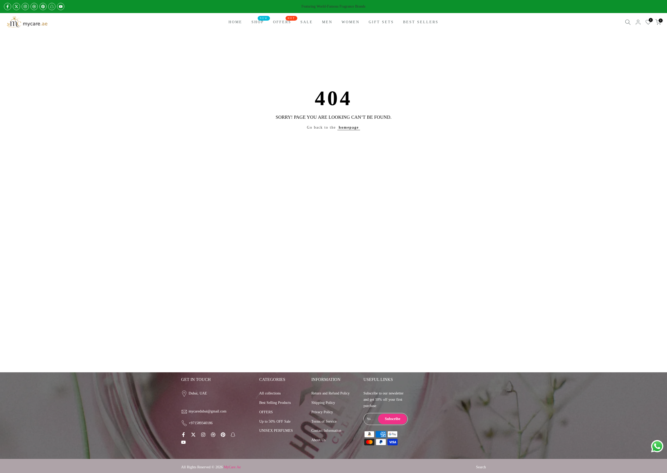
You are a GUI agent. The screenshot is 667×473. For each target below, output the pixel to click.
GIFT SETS (381, 22)
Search (481, 467)
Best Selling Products (275, 403)
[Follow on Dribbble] (34, 6)
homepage (349, 127)
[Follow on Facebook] (7, 6)
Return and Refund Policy (330, 393)
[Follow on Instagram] (25, 6)
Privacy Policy (322, 412)
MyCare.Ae (232, 467)
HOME (235, 22)
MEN (327, 22)
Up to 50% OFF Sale (275, 421)
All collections (270, 393)
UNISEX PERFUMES (276, 431)
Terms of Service (324, 421)
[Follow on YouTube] (60, 6)
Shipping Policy (323, 403)
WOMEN (351, 22)
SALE (306, 22)
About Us (318, 440)
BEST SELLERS (421, 22)
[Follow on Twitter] (16, 6)
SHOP (259, 21)
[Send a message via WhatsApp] (657, 446)
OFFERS (284, 21)
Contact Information (326, 431)
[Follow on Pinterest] (43, 6)
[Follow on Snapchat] (51, 6)
